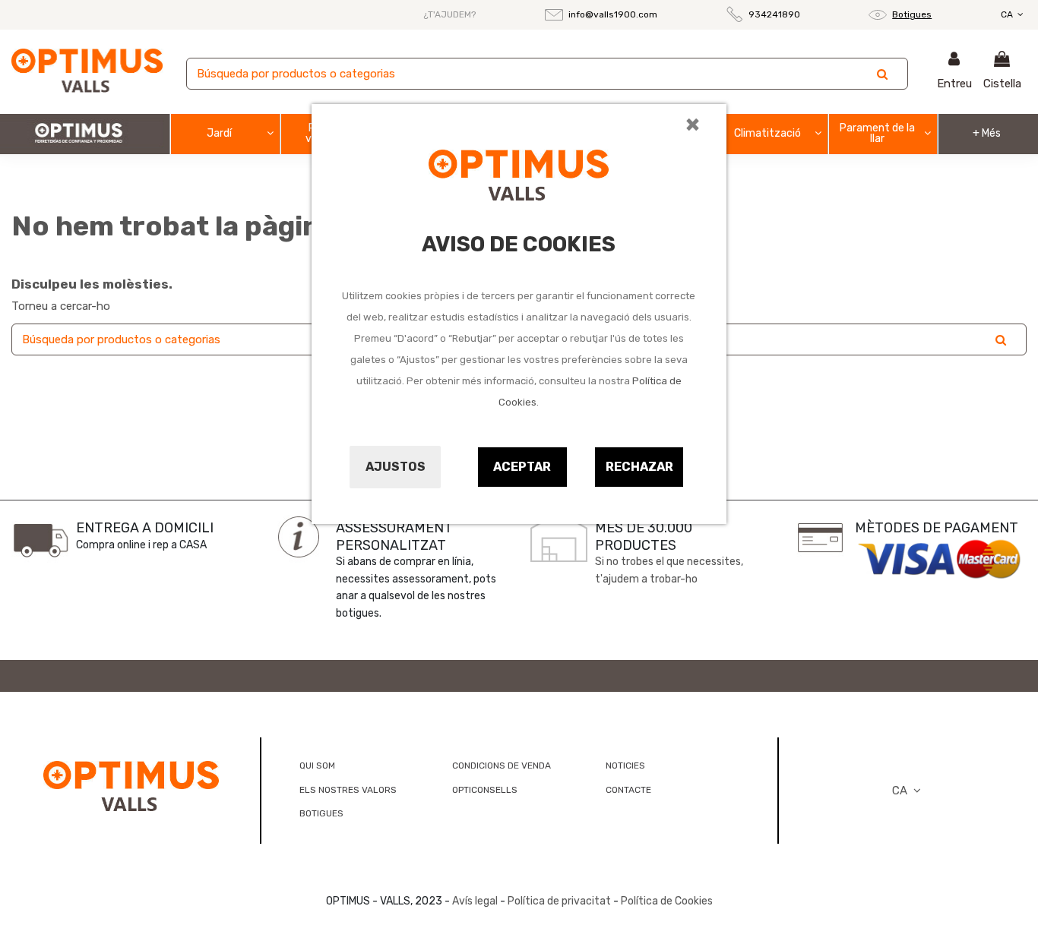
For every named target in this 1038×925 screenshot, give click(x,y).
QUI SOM (317, 765)
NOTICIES (625, 765)
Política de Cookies (667, 901)
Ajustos (396, 466)
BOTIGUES (321, 813)
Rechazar (639, 466)
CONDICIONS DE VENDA (501, 765)
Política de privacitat (559, 901)
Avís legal (475, 901)
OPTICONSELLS (484, 790)
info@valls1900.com (612, 14)
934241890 (774, 14)
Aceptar (522, 466)
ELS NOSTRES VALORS (348, 790)
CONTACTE (628, 790)
